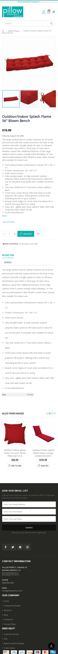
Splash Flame (13, 31)
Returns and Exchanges (14, 643)
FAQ (5, 639)
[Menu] (54, 12)
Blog (6, 615)
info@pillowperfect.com (12, 590)
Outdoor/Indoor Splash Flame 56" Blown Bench (26, 118)
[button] (47, 413)
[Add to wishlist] (38, 234)
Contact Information (12, 605)
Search (51, 23)
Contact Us (8, 619)
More (4, 215)
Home (3, 31)
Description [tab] (8, 255)
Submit (29, 527)
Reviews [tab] (8, 262)
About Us (8, 610)
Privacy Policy (9, 624)
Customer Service (11, 634)
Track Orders (9, 648)
